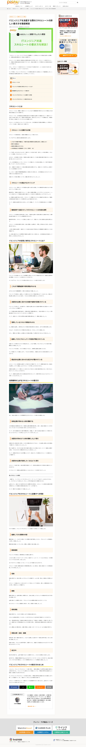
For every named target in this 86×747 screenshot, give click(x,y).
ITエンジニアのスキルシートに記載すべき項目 (21, 95)
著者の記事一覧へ (31, 706)
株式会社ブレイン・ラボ (25, 741)
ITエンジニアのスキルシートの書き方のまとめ (21, 99)
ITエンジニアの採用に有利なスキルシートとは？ (22, 86)
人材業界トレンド (28, 6)
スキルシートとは (15, 82)
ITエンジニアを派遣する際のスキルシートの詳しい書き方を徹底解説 (43, 8)
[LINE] (31, 687)
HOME (9, 8)
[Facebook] (14, 687)
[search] (77, 2)
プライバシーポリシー (13, 741)
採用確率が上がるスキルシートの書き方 (20, 90)
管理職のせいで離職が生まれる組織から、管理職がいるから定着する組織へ (68, 32)
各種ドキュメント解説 (24, 8)
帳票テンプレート (57, 6)
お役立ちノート (18, 6)
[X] (23, 687)
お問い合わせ (65, 6)
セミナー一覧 (48, 6)
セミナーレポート (39, 6)
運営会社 (19, 741)
